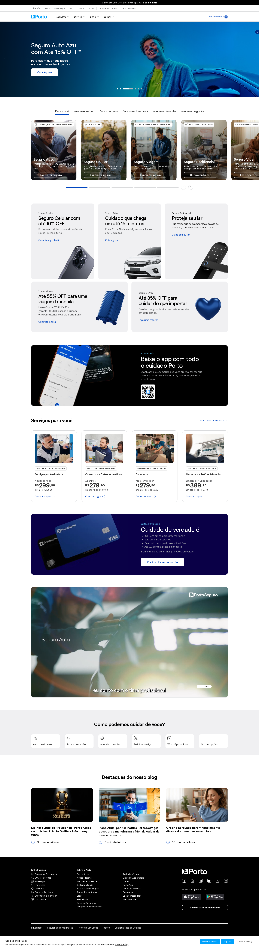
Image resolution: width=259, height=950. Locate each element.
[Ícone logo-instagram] (192, 881)
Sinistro (81, 8)
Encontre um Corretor (108, 8)
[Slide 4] (131, 88)
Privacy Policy (121, 944)
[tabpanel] (129, 155)
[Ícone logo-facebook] (184, 881)
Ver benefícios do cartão (162, 562)
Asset (91, 8)
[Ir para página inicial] (39, 16)
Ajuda (47, 8)
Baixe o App (59, 8)
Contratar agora (100, 175)
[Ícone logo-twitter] (217, 881)
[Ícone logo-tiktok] (226, 881)
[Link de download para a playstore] (215, 897)
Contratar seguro (51, 175)
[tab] (62, 112)
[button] (244, 941)
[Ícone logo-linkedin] (201, 881)
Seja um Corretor (129, 8)
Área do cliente (216, 16)
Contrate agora (240, 78)
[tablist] (129, 112)
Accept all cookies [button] (209, 941)
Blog (71, 8)
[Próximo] (255, 59)
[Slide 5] (138, 88)
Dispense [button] (228, 941)
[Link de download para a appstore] (191, 897)
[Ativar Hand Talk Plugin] (257, 32)
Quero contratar (200, 175)
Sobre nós (35, 8)
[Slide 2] (120, 88)
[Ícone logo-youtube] (209, 881)
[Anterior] (4, 59)
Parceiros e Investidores (205, 907)
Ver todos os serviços (212, 420)
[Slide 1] (117, 88)
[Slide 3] (123, 88)
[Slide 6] (141, 88)
